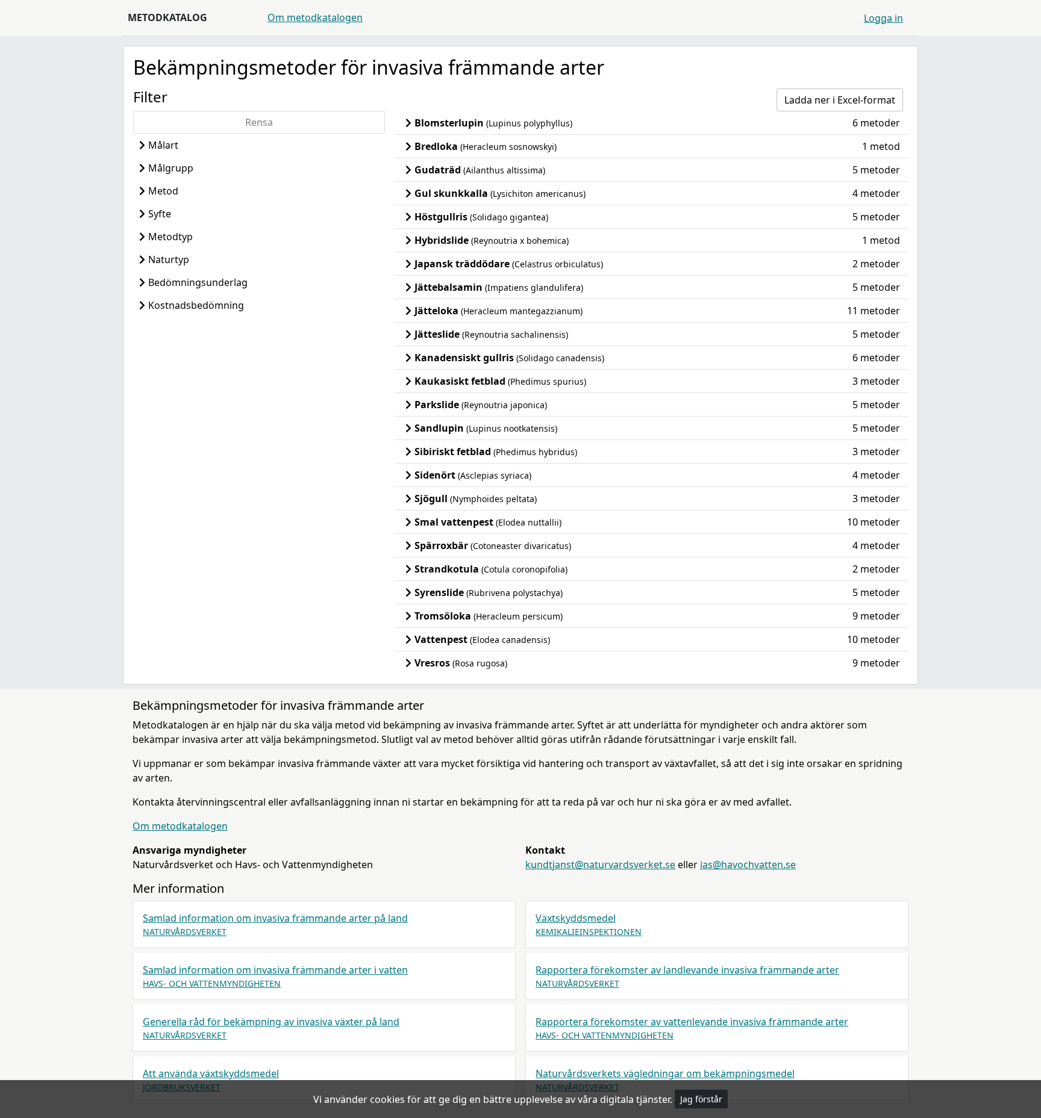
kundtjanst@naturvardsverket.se (600, 864)
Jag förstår (701, 1099)
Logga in (883, 18)
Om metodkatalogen (315, 17)
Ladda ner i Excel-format (839, 100)
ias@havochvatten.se (748, 864)
